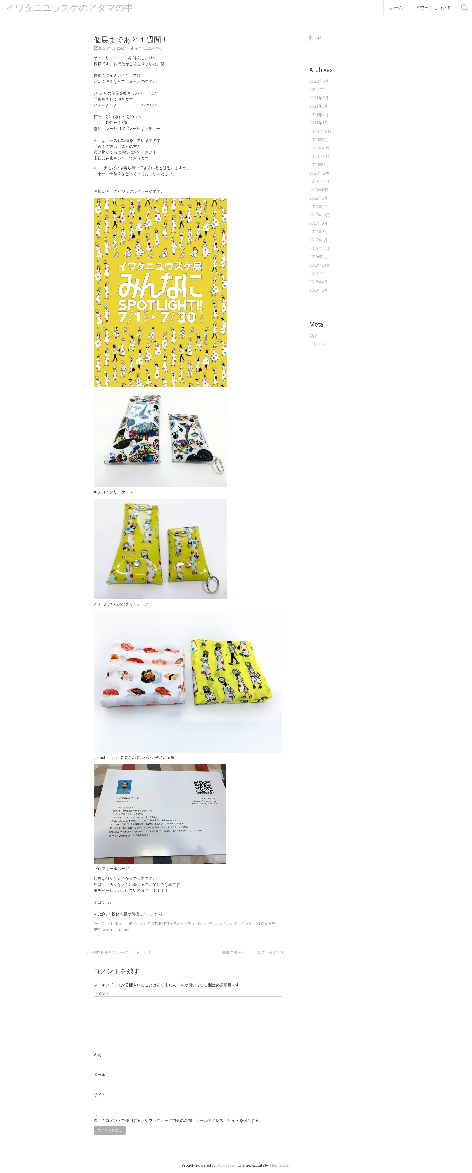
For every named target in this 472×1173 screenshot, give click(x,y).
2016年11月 (319, 248)
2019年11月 (319, 181)
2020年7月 (319, 139)
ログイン (317, 344)
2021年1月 (318, 122)
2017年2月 (318, 231)
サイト (99, 1094)
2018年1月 (318, 198)
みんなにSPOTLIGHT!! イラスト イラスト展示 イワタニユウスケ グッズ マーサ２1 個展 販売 (204, 923)
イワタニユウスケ (148, 48)
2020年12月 (320, 131)
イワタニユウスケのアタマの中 (69, 8)
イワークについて (433, 7)
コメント (103, 993)
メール (101, 1074)
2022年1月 (319, 89)
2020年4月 (319, 156)
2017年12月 (319, 206)
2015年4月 (318, 281)
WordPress (225, 1165)
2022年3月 (319, 81)
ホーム (396, 7)
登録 (313, 335)
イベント (107, 923)
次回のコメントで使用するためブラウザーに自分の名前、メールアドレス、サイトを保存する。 (178, 1120)
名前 (99, 1054)
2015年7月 (318, 273)
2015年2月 (318, 290)
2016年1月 (318, 256)
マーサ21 (147, 93)
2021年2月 (319, 114)
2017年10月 (319, 214)
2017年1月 (318, 240)
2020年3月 (319, 164)
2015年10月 (319, 265)
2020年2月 (319, 173)
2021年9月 (319, 97)
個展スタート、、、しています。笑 (256, 952)
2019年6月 (318, 189)
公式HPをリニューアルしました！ (119, 952)
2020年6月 (319, 148)
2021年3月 (318, 106)
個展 (118, 923)
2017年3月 (318, 223)
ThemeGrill (280, 1165)
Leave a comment (114, 929)
